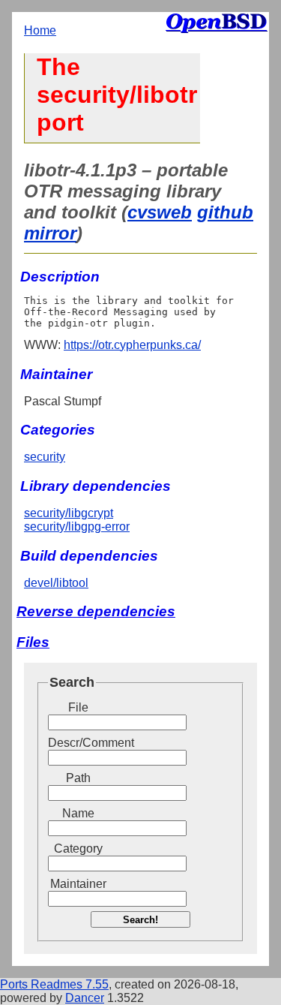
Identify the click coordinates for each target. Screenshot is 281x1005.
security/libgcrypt (68, 513)
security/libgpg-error (77, 526)
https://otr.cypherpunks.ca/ (132, 345)
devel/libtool (56, 582)
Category (78, 848)
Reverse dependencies (95, 611)
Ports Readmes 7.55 (54, 984)
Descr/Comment (78, 742)
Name (78, 813)
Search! (140, 919)
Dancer (84, 997)
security (44, 456)
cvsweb (159, 212)
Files (32, 642)
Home (40, 30)
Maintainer (78, 883)
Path (78, 778)
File (78, 707)
